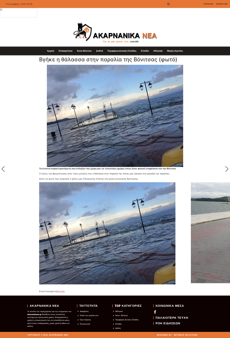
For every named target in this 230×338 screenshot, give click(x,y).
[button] (3, 169)
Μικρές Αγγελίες (175, 51)
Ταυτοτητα (88, 305)
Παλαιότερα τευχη (172, 317)
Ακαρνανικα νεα (44, 305)
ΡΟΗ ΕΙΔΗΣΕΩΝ (168, 323)
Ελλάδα (145, 51)
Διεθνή (99, 51)
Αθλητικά (158, 51)
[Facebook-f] (155, 312)
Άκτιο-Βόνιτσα (84, 51)
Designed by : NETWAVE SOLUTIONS (177, 335)
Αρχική (50, 51)
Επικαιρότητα (65, 51)
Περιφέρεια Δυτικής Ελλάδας (122, 51)
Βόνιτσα (60, 291)
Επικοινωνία (208, 4)
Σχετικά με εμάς (222, 4)
